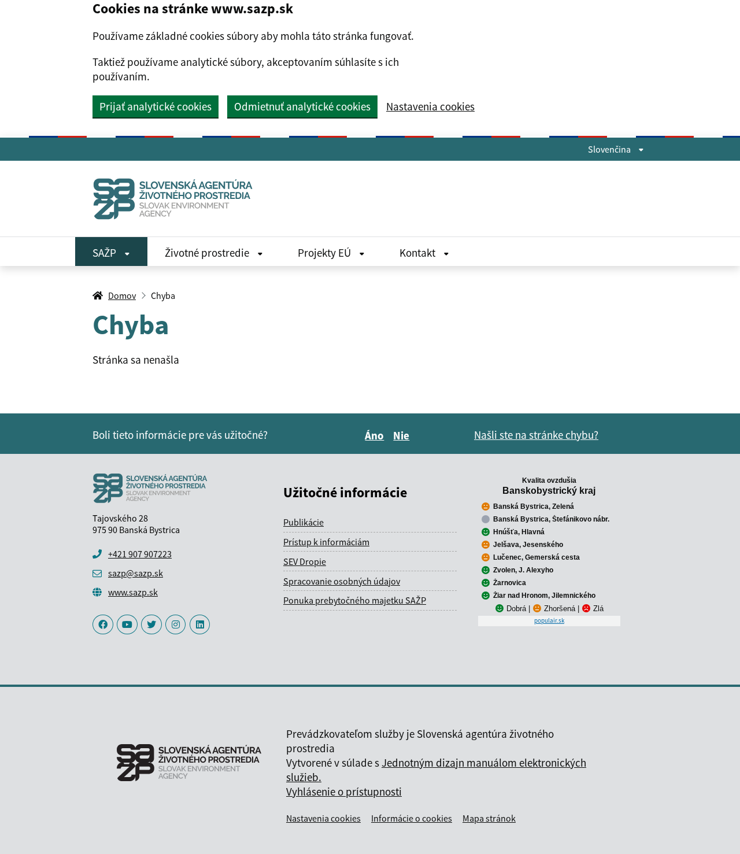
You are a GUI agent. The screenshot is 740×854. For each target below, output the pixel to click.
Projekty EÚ (325, 253)
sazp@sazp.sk (135, 573)
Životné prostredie (208, 253)
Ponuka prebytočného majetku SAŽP (354, 600)
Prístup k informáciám (326, 542)
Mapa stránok (489, 818)
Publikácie (303, 522)
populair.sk (549, 620)
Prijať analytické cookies (155, 106)
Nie (403, 435)
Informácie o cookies (411, 818)
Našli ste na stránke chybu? (536, 435)
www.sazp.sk (133, 592)
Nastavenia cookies (430, 106)
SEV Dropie (304, 561)
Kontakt (418, 253)
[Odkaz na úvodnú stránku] (177, 198)
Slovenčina (610, 149)
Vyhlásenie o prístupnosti (344, 791)
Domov (122, 295)
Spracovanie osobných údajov (341, 581)
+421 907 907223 (140, 554)
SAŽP (105, 253)
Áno (376, 435)
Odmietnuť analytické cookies (302, 106)
